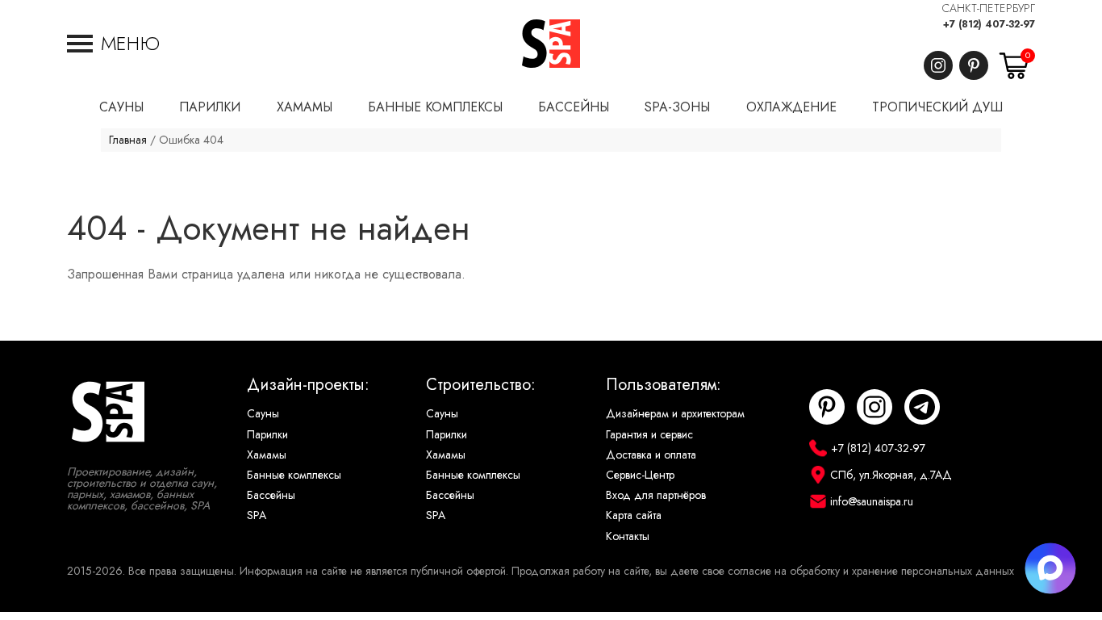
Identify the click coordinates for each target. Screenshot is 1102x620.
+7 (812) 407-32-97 (989, 24)
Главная (128, 140)
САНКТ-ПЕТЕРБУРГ (988, 8)
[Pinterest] (973, 65)
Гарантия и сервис (649, 434)
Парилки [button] (209, 107)
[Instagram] (938, 65)
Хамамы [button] (304, 107)
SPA (256, 515)
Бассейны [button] (573, 107)
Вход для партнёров (656, 495)
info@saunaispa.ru (871, 501)
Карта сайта (634, 515)
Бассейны (271, 495)
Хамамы (266, 455)
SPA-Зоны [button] (677, 107)
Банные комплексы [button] (435, 107)
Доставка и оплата (651, 455)
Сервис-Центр (640, 475)
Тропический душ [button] (937, 107)
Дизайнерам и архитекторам (675, 413)
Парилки (267, 434)
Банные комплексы (294, 475)
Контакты (627, 536)
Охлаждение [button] (791, 107)
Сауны (263, 413)
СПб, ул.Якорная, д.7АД (891, 475)
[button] (113, 44)
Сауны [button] (121, 107)
